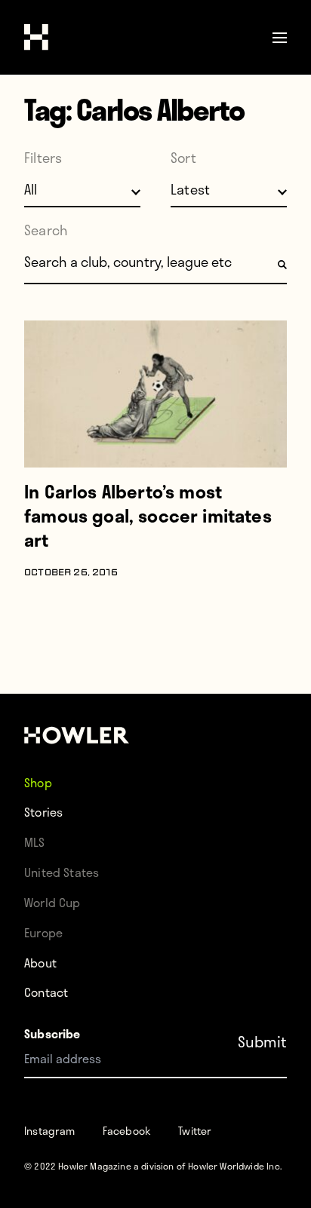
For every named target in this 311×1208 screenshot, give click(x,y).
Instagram (49, 1131)
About (40, 962)
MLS (34, 841)
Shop (38, 781)
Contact (46, 992)
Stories (43, 811)
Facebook (127, 1131)
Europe (43, 932)
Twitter (194, 1131)
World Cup (52, 902)
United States (61, 872)
